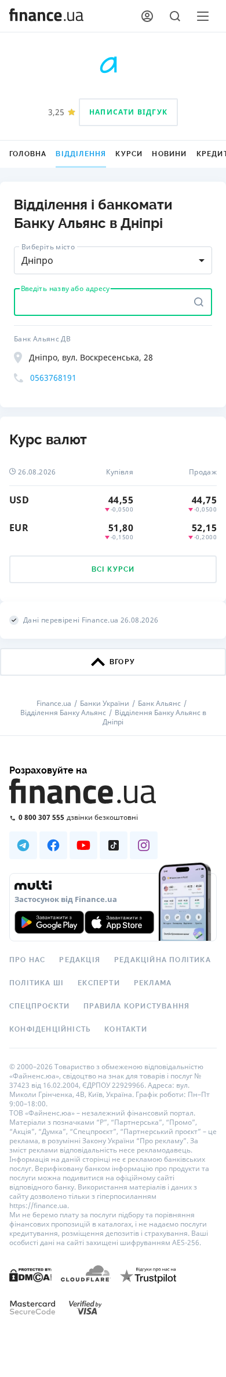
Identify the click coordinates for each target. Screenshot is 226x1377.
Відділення (81, 154)
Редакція (79, 960)
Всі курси (113, 569)
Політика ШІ (36, 983)
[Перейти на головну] (46, 16)
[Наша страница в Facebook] (53, 845)
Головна (27, 154)
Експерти (99, 983)
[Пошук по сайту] (175, 16)
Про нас (27, 960)
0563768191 (53, 377)
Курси (129, 154)
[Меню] (203, 16)
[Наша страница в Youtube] (83, 845)
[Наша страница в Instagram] (144, 845)
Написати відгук (128, 112)
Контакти (125, 1029)
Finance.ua (54, 703)
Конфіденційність (49, 1029)
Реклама (153, 983)
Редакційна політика (162, 960)
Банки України (104, 703)
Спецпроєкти (39, 1006)
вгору (122, 662)
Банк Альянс (159, 703)
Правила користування (136, 1006)
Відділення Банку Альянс (63, 712)
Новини (169, 154)
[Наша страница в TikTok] (113, 845)
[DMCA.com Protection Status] (30, 1274)
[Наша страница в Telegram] (23, 845)
